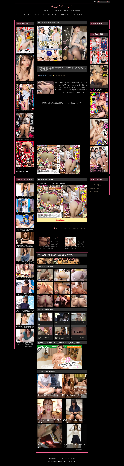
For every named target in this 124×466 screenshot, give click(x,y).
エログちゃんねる (95, 185)
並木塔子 (69, 228)
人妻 (74, 228)
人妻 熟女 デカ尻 (60, 75)
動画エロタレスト (29, 346)
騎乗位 (83, 228)
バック (63, 228)
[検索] (108, 2)
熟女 (78, 228)
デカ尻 (58, 228)
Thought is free (71, 461)
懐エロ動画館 (94, 191)
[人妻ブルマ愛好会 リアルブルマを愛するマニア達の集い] (49, 27)
